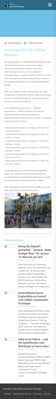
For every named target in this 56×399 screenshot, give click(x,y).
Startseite (7, 394)
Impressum (37, 394)
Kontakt (47, 394)
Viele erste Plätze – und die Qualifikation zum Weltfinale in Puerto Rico (33, 343)
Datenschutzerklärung (22, 394)
